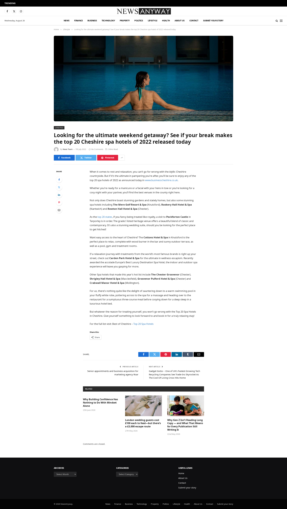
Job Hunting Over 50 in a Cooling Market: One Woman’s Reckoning (53, 3)
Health (166, 20)
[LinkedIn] (59, 195)
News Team (67, 149)
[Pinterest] (59, 202)
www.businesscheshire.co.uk (161, 180)
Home (181, 473)
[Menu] (281, 20)
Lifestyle (152, 20)
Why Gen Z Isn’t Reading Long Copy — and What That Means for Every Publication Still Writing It (185, 425)
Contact (193, 20)
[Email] (59, 210)
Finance (78, 20)
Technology (108, 20)
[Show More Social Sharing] (122, 158)
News (66, 20)
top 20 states (104, 217)
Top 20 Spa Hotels (143, 324)
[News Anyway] (143, 11)
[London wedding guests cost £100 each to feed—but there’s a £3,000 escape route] (143, 405)
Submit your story (213, 20)
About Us (179, 20)
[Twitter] (59, 187)
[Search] (276, 20)
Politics (138, 20)
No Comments (97, 149)
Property (125, 20)
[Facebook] (59, 180)
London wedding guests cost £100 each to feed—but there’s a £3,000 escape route (143, 423)
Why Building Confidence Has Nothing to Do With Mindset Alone (100, 402)
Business (92, 20)
